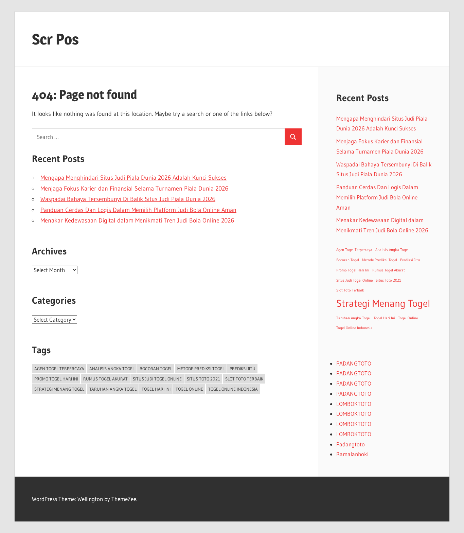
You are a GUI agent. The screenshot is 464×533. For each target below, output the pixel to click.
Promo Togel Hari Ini (56, 378)
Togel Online (189, 389)
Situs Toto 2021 (203, 378)
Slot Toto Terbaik (244, 378)
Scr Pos (55, 39)
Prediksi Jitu (242, 368)
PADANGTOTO (353, 363)
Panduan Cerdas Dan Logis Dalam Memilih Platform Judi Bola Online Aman (138, 210)
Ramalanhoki (352, 454)
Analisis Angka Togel (112, 368)
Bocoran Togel (156, 368)
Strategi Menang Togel (59, 389)
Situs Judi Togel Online (157, 378)
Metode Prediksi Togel (201, 368)
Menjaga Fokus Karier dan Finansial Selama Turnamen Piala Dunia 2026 (134, 188)
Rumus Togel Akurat (105, 378)
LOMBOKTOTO (353, 403)
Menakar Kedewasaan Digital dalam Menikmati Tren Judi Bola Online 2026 (137, 220)
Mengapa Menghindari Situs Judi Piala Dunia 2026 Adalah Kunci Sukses (133, 177)
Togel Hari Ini (156, 389)
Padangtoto (350, 444)
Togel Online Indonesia (233, 389)
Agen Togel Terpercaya (59, 368)
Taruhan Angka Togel (113, 389)
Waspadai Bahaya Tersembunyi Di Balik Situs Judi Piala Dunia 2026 (127, 199)
